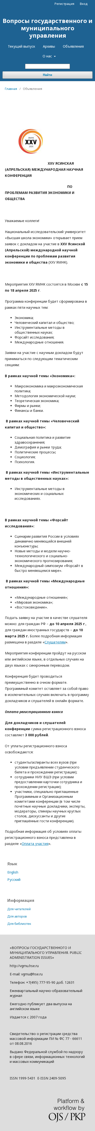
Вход (84, 3)
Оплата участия (35, 843)
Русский (13, 879)
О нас (48, 56)
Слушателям (55, 642)
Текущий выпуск (21, 46)
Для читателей (19, 909)
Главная (11, 88)
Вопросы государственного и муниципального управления (48, 28)
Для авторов (17, 916)
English (12, 872)
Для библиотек (19, 923)
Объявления (73, 46)
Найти (47, 75)
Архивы (49, 46)
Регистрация (64, 3)
